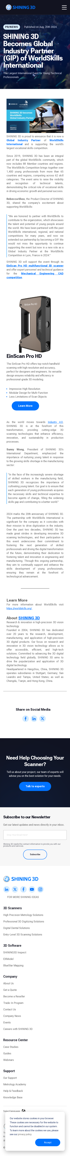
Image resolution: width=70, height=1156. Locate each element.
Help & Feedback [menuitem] (13, 1090)
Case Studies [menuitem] (10, 1046)
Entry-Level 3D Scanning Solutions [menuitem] (22, 934)
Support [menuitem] (9, 1071)
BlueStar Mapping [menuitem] (13, 965)
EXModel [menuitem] (8, 959)
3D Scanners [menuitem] (12, 908)
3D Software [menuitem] (12, 946)
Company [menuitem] (10, 976)
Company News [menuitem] (12, 1016)
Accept (47, 1142)
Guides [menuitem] (7, 1053)
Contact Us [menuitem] (9, 1009)
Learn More (25, 405)
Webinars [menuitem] (8, 1060)
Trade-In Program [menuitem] (13, 1003)
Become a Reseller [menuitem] (14, 996)
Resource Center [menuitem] (15, 1040)
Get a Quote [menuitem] (10, 989)
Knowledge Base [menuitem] (12, 1097)
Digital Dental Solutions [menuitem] (16, 928)
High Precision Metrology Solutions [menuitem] (23, 915)
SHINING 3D (29, 618)
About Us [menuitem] (8, 983)
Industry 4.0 (55, 422)
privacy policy (24, 1134)
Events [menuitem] (7, 1022)
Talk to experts (35, 786)
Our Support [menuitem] (10, 1077)
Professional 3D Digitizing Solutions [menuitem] (23, 921)
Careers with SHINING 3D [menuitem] (18, 1029)
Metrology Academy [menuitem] (14, 1084)
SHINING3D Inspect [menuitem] (14, 952)
